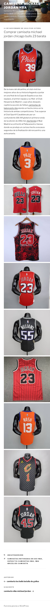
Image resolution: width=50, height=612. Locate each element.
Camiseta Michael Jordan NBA (22, 5)
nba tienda (31, 121)
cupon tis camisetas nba (20, 561)
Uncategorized (15, 555)
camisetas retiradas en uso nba (24, 559)
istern (37, 28)
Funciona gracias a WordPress (16, 606)
